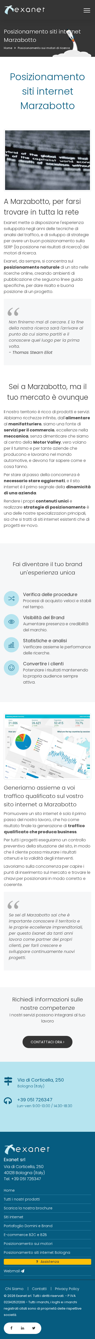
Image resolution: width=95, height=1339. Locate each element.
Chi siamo (14, 1288)
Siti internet (13, 1217)
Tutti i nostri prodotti (22, 1199)
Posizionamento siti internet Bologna (37, 1252)
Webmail (12, 1271)
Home (8, 48)
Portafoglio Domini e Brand (28, 1225)
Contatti (39, 1288)
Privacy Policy (67, 1288)
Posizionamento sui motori (28, 1243)
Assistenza (50, 1261)
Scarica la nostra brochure (28, 1208)
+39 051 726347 (34, 1100)
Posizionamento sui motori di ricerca (44, 48)
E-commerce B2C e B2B (25, 1234)
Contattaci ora (47, 1042)
